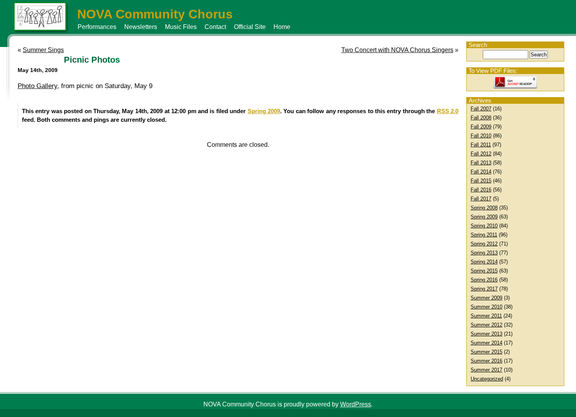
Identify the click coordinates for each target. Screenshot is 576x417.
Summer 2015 (486, 352)
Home (282, 26)
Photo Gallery (37, 86)
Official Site (250, 26)
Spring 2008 (484, 208)
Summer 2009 (486, 298)
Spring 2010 (484, 226)
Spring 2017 (484, 289)
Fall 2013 (481, 163)
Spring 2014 (484, 262)
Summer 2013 (486, 334)
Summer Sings (43, 50)
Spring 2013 (484, 253)
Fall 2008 (481, 118)
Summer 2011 (486, 316)
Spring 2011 (484, 235)
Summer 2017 (486, 370)
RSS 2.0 (447, 111)
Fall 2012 (481, 154)
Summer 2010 (486, 307)
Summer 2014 (486, 343)
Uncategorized (487, 379)
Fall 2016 (481, 190)
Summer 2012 (486, 325)
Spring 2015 (484, 271)
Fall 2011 (481, 145)
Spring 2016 (484, 280)
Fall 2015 (481, 181)
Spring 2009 (484, 217)
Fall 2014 (481, 172)
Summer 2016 (486, 361)
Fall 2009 (481, 127)
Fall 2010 (481, 136)
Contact (215, 26)
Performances (97, 26)
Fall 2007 (481, 109)
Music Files (181, 26)
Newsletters (140, 26)
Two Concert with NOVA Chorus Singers (397, 50)
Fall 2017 (481, 199)
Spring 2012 (484, 244)
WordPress (355, 404)
